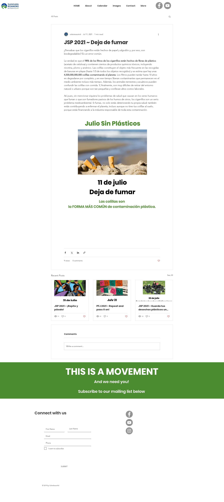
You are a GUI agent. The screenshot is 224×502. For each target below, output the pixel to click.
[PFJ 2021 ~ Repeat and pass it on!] (112, 290)
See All (170, 275)
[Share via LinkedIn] (78, 252)
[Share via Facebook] (65, 252)
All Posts (54, 16)
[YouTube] (167, 5)
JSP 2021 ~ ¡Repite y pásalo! (66, 307)
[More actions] (158, 34)
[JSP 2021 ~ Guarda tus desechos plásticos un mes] (154, 290)
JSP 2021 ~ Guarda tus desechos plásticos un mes (152, 307)
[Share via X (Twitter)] (71, 252)
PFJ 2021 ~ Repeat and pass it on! (110, 307)
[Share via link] (84, 252)
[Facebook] (159, 5)
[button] (169, 16)
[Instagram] (129, 430)
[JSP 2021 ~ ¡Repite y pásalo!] (70, 290)
